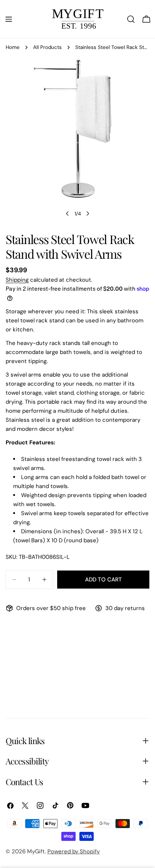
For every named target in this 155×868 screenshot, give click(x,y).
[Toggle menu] (8, 19)
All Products (47, 47)
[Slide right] (88, 213)
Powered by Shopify (73, 851)
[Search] (130, 19)
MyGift (36, 851)
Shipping (17, 280)
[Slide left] (67, 213)
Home (13, 47)
